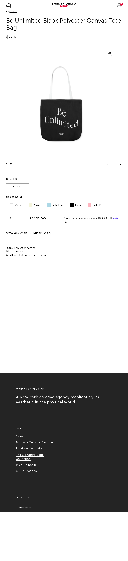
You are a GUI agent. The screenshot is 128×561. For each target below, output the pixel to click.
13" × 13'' (18, 187)
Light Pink (98, 205)
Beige (37, 205)
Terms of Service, (74, 531)
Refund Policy (97, 531)
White (18, 205)
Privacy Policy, (41, 531)
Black (78, 205)
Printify (13, 12)
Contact (56, 531)
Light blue (57, 205)
